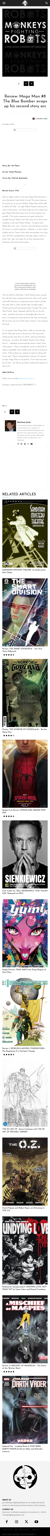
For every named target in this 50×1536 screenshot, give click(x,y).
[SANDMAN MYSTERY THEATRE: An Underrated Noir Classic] (25, 534)
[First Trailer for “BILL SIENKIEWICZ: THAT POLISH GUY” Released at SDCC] (25, 854)
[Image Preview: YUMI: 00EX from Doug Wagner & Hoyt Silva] (25, 933)
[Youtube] (31, 444)
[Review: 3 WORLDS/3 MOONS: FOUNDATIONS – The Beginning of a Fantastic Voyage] (25, 1012)
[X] (31, 83)
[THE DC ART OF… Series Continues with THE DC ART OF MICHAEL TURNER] (25, 1093)
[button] (4, 3)
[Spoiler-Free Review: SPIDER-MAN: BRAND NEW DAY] (25, 774)
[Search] (46, 3)
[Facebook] (26, 83)
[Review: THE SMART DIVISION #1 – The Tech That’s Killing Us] (25, 612)
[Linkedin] (25, 444)
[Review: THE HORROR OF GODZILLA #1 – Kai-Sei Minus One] (25, 693)
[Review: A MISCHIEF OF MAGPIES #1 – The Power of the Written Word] (25, 1329)
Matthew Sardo (42, 118)
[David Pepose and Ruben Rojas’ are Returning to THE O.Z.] (25, 1172)
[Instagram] (21, 444)
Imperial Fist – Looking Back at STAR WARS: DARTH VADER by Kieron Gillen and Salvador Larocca (22, 1448)
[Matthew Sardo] (33, 119)
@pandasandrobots (27, 378)
